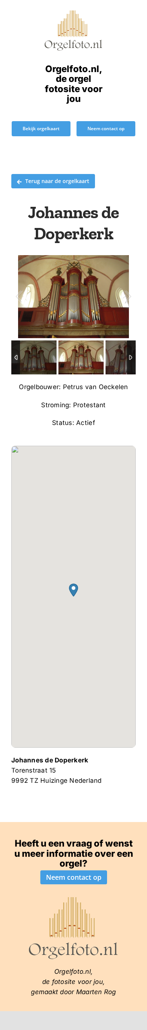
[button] (73, 590)
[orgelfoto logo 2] (73, 12)
